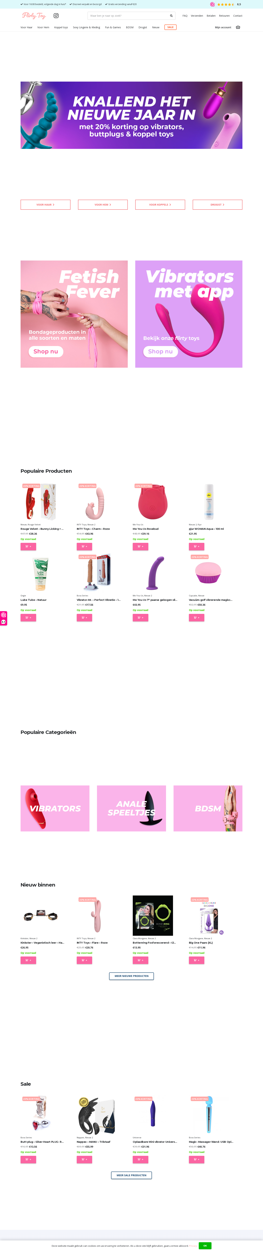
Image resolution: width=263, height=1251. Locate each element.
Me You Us (138, 524)
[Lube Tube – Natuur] (41, 573)
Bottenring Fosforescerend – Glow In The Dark (163, 942)
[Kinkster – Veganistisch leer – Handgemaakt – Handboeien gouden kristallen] (41, 915)
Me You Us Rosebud (146, 528)
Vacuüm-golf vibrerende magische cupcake (217, 600)
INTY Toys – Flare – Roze (92, 942)
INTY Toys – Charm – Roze (93, 528)
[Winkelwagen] (238, 27)
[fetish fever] (74, 314)
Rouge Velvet (34, 524)
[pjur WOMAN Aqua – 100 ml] (209, 502)
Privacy (193, 1245)
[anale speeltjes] (131, 808)
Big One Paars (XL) (201, 942)
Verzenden (197, 15)
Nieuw (24, 524)
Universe (137, 1137)
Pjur (200, 524)
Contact (237, 15)
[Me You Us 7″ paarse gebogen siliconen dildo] (153, 573)
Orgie (23, 595)
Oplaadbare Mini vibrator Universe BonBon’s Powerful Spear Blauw (176, 1141)
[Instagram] (56, 16)
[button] (35, 27)
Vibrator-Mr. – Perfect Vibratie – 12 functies (104, 600)
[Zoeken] (171, 16)
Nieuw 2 (91, 524)
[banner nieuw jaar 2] (131, 115)
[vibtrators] (55, 808)
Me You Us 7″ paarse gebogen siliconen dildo (162, 600)
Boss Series (82, 595)
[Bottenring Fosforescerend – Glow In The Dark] (153, 915)
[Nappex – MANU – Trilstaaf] (97, 1115)
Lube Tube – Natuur (33, 600)
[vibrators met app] (188, 314)
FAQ (184, 15)
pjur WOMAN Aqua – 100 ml (206, 528)
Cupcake (193, 595)
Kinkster (24, 938)
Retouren (224, 15)
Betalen (211, 15)
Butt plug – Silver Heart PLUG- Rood (44, 1141)
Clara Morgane (140, 938)
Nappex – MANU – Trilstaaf (94, 1141)
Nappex (80, 1137)
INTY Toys (81, 524)
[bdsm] (208, 808)
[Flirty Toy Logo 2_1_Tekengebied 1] (34, 15)
